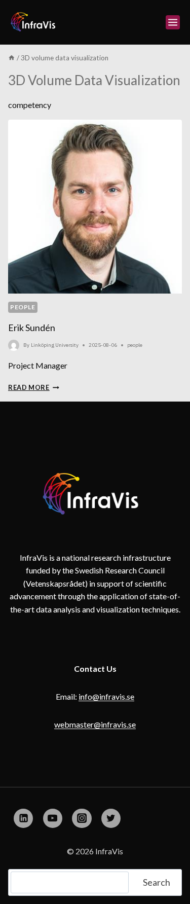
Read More (33, 387)
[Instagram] (81, 818)
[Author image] (13, 345)
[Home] (11, 58)
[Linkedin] (23, 818)
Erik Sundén (31, 327)
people (22, 307)
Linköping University (55, 345)
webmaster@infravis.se (95, 724)
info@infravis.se (106, 696)
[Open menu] (173, 22)
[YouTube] (52, 818)
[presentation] (95, 207)
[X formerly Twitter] (111, 818)
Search (156, 882)
